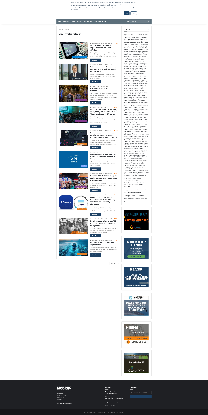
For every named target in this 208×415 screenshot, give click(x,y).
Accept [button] (126, 13)
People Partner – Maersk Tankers (132, 178)
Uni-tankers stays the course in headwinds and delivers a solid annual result (103, 69)
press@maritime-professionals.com (114, 398)
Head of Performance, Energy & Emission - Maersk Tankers (135, 196)
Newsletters (88, 21)
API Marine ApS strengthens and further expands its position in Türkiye (103, 156)
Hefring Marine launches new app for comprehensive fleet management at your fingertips (103, 135)
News (59, 21)
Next (125, 201)
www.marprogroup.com (66, 403)
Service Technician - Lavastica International (135, 182)
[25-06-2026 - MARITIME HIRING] (136, 248)
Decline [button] (133, 13)
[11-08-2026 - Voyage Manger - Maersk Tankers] (136, 306)
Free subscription (100, 21)
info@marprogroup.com (111, 393)
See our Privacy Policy (110, 405)
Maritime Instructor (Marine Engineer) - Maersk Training (136, 189)
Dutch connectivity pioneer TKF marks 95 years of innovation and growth (103, 223)
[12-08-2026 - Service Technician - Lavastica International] (136, 334)
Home (61, 29)
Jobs (73, 21)
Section (65, 21)
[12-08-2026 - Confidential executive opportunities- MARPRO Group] (136, 277)
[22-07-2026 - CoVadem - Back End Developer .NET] (136, 363)
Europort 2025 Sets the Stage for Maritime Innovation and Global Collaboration (103, 178)
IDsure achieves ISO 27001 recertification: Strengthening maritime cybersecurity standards (102, 200)
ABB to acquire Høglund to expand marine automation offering (102, 47)
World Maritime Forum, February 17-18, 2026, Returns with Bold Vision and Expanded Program (103, 111)
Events (79, 21)
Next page (113, 263)
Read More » (95, 60)
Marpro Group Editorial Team (97, 43)
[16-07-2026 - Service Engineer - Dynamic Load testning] (136, 220)
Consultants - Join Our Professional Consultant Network (136, 34)
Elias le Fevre (94, 86)
